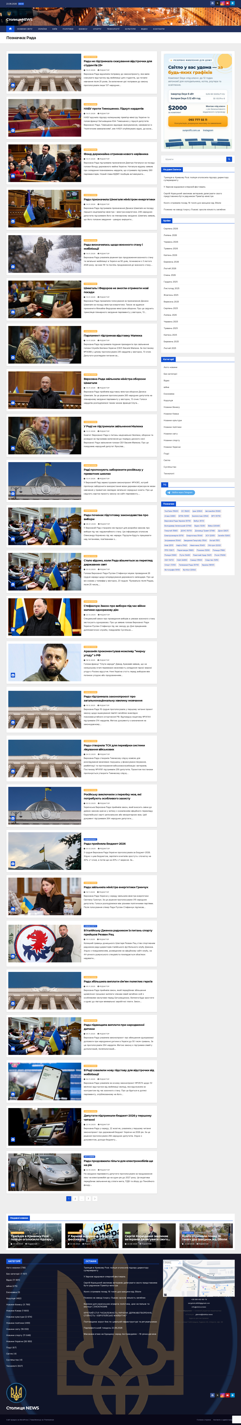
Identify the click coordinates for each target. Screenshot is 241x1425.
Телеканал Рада (189, 565)
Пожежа (203, 550)
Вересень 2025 (171, 302)
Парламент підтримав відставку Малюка (113, 335)
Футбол (189, 570)
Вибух (199, 521)
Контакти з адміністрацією (224, 1420)
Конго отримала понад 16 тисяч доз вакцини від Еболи (192, 203)
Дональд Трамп (205, 531)
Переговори (185, 550)
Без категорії (170, 374)
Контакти (158, 29)
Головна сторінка (204, 1420)
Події (166, 453)
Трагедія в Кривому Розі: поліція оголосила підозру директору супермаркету (31, 1239)
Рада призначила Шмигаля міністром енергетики (119, 199)
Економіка (169, 394)
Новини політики (172, 427)
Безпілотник (200, 516)
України (42, 29)
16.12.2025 (91, 705)
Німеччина (197, 545)
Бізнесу (83, 29)
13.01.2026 (91, 297)
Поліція (171, 555)
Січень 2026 (170, 275)
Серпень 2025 (171, 308)
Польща (219, 550)
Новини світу (25, 29)
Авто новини (89, 1156)
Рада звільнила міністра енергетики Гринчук (116, 887)
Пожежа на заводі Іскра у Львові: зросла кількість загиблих (195, 209)
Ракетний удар (202, 555)
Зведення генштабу (195, 540)
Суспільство (170, 467)
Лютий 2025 (170, 348)
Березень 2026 (171, 262)
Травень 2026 (171, 248)
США (182, 560)
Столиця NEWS (19, 19)
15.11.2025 (90, 939)
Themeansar (49, 1420)
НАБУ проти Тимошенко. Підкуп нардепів (113, 108)
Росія (220, 555)
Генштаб (171, 531)
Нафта (181, 545)
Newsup (38, 1420)
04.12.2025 (91, 754)
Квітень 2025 (170, 335)
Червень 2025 (171, 321)
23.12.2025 (91, 569)
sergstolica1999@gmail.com (199, 1303)
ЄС (185, 511)
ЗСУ (210, 536)
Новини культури (173, 420)
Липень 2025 (170, 315)
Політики (68, 29)
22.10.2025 (91, 1124)
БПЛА (184, 516)
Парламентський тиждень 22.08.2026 (103, 1328)
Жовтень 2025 (171, 295)
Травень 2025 (171, 328)
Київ (54, 29)
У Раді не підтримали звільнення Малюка (113, 426)
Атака (170, 516)
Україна (208, 565)
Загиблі (224, 536)
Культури (130, 29)
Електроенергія (174, 536)
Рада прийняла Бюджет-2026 (105, 843)
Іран (197, 511)
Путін (185, 555)
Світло (167, 460)
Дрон (223, 531)
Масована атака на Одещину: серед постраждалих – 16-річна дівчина (120, 1334)
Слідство (211, 560)
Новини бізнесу (90, 839)
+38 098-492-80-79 (199, 1299)
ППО (169, 550)
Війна (214, 526)
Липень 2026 (170, 235)
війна (166, 387)
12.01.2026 (91, 431)
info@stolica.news (199, 1307)
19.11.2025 (90, 892)
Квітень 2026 (170, 255)
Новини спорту (90, 926)
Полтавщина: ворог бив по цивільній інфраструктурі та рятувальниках (120, 1321)
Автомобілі (213, 511)
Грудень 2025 (170, 282)
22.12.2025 (91, 615)
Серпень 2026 (171, 228)
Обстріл (214, 545)
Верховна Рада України (178, 521)
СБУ (169, 560)
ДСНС (186, 531)
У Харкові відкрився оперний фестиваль (184, 187)
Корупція (168, 400)
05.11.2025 (91, 986)
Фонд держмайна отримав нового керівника (116, 154)
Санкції (196, 560)
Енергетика (195, 536)
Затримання (173, 540)
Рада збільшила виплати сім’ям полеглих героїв (118, 981)
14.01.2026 (91, 113)
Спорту (97, 29)
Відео (144, 29)
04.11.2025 (91, 1079)
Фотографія (172, 570)
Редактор (105, 70)
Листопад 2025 (171, 288)
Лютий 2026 (170, 268)
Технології (113, 29)
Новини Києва (171, 414)
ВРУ (216, 516)
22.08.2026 (18, 1244)
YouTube (171, 511)
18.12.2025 (91, 660)
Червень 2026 (171, 242)
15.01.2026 (91, 70)
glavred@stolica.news (204, 1314)
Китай (215, 540)
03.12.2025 (91, 803)
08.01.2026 (91, 524)
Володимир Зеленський (178, 526)
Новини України (90, 57)
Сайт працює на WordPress (17, 1420)
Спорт (170, 565)
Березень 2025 (171, 341)
